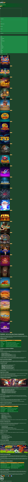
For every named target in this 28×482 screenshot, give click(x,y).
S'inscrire (4, 2)
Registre (11, 99)
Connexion (2, 2)
